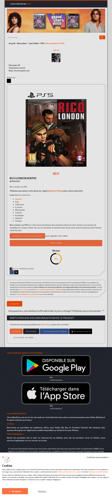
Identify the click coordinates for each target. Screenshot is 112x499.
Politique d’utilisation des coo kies (69, 472)
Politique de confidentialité (98, 472)
